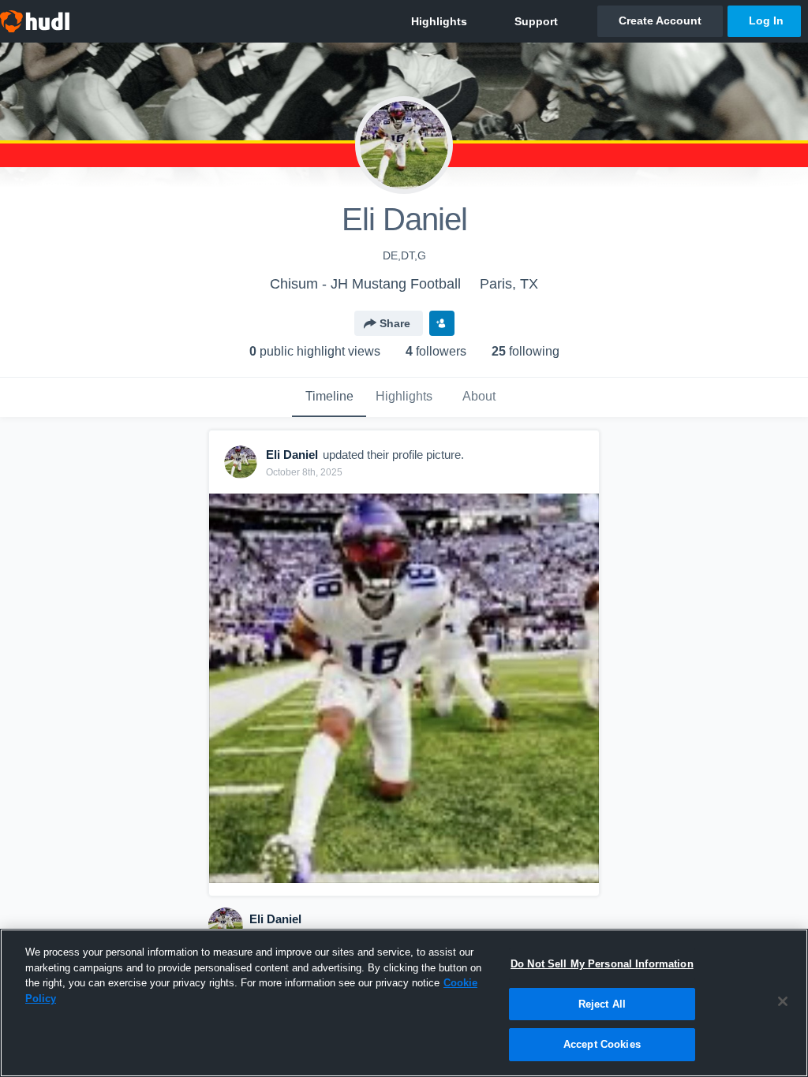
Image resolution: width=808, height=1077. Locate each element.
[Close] (782, 1001)
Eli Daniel (275, 919)
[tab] (329, 397)
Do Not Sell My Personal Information (602, 964)
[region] (404, 1003)
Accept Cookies (602, 1044)
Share (395, 323)
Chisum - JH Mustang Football (365, 284)
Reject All (602, 1004)
